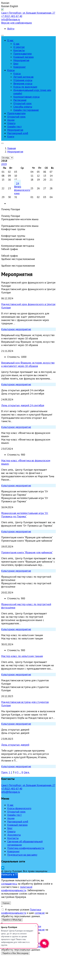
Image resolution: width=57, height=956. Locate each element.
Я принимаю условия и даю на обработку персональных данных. (24, 913)
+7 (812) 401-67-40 (11, 16)
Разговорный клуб (17, 821)
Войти (10, 28)
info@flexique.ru (10, 19)
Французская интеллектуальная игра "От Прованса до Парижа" (24, 514)
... (20, 772)
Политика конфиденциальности (25, 848)
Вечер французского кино (22, 190)
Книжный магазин (17, 825)
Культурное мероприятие (16, 329)
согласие (40, 913)
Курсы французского (19, 808)
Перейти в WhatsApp (11, 920)
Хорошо (6, 903)
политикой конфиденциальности (16, 888)
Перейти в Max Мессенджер (15, 953)
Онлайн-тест (14, 815)
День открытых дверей (15, 744)
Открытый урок (16, 811)
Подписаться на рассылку (22, 854)
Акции (10, 818)
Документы (14, 834)
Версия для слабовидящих (16, 22)
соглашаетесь (9, 883)
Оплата (11, 831)
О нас (10, 805)
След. (27, 772)
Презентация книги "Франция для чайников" (27, 552)
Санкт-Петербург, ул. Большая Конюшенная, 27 (28, 12)
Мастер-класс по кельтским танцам (22, 656)
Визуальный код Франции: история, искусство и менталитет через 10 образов (28, 364)
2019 (4, 164)
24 (17, 183)
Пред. (4, 772)
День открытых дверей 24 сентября (22, 405)
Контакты (13, 838)
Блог (9, 828)
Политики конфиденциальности (21, 911)
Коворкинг (13, 851)
